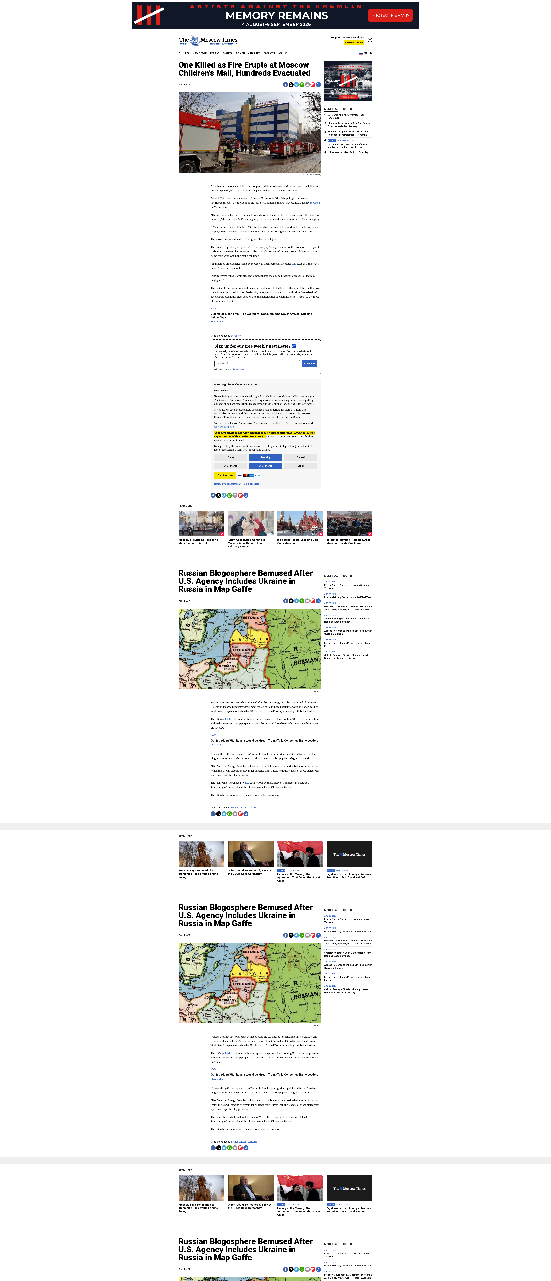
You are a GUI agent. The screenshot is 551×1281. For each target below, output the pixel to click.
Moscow (236, 335)
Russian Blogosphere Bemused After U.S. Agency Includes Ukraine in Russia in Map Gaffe (246, 581)
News (187, 53)
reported (315, 202)
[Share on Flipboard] (312, 84)
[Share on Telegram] (296, 84)
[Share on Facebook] (285, 84)
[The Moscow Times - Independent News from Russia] (208, 40)
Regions (214, 53)
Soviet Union (238, 807)
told (282, 227)
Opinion (240, 53)
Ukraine (252, 807)
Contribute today (354, 42)
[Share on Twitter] (291, 84)
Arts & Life (254, 53)
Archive (282, 53)
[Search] (371, 53)
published (227, 719)
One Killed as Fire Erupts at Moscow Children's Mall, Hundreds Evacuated (245, 69)
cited (261, 219)
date (246, 782)
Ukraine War (200, 53)
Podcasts (269, 53)
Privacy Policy (238, 369)
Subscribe (309, 363)
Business (228, 53)
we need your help (224, 426)
